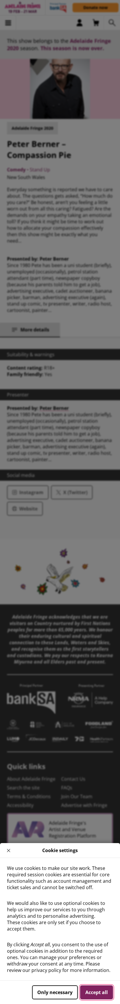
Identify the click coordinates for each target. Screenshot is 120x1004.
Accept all (96, 992)
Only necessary (55, 992)
